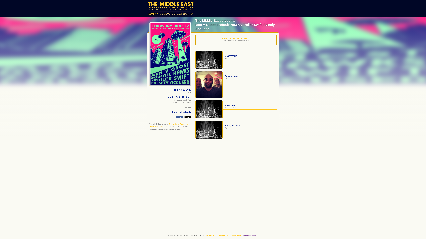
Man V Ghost (174, 124)
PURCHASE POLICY (224, 235)
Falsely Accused (164, 126)
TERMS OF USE (209, 235)
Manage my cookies (250, 235)
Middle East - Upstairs (179, 97)
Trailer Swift (153, 126)
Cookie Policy (237, 235)
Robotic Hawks (185, 124)
